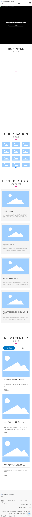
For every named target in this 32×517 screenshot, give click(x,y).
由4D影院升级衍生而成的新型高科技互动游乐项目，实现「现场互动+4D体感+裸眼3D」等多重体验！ (15, 216)
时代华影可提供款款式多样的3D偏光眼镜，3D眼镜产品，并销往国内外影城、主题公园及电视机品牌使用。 (15, 284)
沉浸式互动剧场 (8, 211)
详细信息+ (6, 390)
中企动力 (10, 516)
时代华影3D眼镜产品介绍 (11, 278)
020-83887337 (24, 507)
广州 (14, 516)
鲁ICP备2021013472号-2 (15, 514)
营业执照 (25, 514)
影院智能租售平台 (8, 245)
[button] (15, 167)
